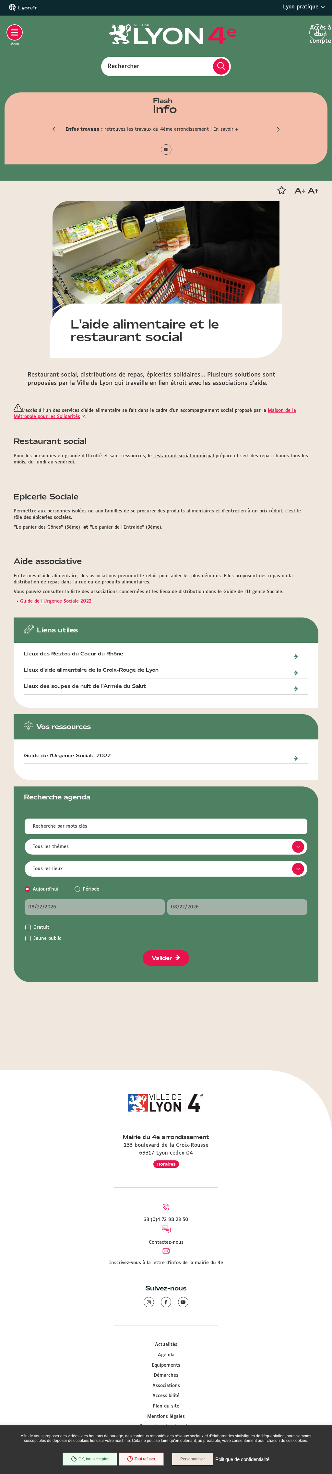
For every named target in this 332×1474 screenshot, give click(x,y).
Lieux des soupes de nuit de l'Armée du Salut (85, 686)
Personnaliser (192, 1459)
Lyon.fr (27, 7)
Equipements (166, 1365)
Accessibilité (166, 1396)
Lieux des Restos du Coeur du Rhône (73, 654)
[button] (54, 129)
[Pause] (166, 149)
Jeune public (47, 938)
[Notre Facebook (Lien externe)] (166, 1302)
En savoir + (225, 129)
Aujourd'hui (45, 889)
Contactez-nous (166, 1242)
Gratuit (41, 927)
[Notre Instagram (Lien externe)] (149, 1302)
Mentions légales (166, 1416)
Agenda (166, 1355)
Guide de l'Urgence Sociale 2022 (55, 601)
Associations (166, 1386)
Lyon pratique (301, 7)
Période (91, 889)
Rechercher (123, 66)
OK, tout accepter (93, 1459)
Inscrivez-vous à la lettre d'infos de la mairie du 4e (166, 1263)
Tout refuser (145, 1459)
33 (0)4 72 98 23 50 (166, 1219)
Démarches (166, 1375)
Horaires (166, 1164)
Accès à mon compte (318, 33)
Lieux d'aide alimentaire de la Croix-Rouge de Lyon (91, 670)
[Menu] (14, 32)
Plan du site (166, 1406)
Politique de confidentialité (242, 1459)
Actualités (166, 1344)
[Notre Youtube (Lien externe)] (183, 1302)
